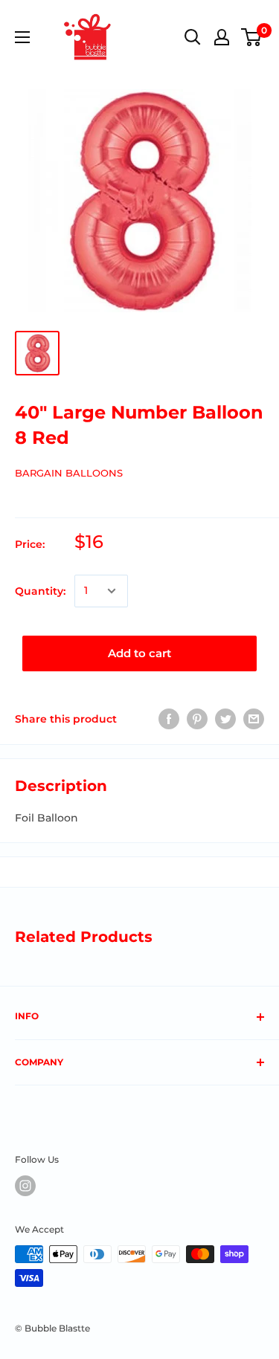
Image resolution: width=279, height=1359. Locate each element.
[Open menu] (22, 37)
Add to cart (139, 653)
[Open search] (193, 37)
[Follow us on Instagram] (25, 1185)
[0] (252, 37)
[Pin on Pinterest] (197, 718)
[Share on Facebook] (168, 718)
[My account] (221, 37)
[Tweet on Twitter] (225, 718)
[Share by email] (253, 718)
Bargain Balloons (69, 473)
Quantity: (40, 591)
